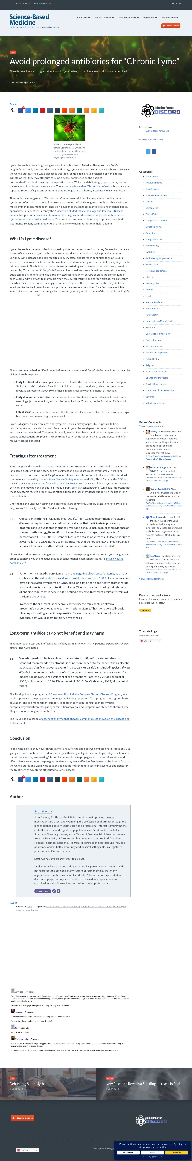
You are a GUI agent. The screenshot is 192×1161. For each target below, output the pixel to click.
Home (18, 3)
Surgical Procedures (156, 384)
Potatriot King (157, 467)
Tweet (13, 104)
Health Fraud (152, 264)
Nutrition (150, 327)
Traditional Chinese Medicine (160, 390)
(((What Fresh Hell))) (160, 489)
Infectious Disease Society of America (65, 479)
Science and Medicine (156, 371)
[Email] (58, 891)
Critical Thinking (153, 226)
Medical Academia (155, 302)
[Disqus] (70, 951)
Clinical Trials (152, 214)
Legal (148, 296)
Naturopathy (152, 314)
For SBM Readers (127, 17)
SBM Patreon (174, 25)
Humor (149, 289)
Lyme (13, 52)
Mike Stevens (157, 517)
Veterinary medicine (156, 403)
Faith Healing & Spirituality (159, 258)
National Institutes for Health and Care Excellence (53, 483)
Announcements (154, 182)
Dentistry (150, 233)
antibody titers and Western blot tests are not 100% (73, 578)
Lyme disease (31, 910)
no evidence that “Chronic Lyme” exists (89, 186)
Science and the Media (157, 377)
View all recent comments (152, 426)
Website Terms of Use (42, 3)
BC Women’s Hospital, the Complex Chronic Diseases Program (85, 694)
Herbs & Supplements (156, 270)
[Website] (54, 891)
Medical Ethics (153, 308)
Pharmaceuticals (154, 346)
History (149, 277)
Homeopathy (152, 283)
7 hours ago (163, 572)
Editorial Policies (102, 17)
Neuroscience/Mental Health (160, 321)
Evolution (150, 251)
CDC (120, 479)
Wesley (153, 431)
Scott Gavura (15, 82)
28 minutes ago (165, 459)
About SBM (81, 17)
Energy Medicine (154, 239)
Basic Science (152, 189)
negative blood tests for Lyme (95, 573)
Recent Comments (171, 17)
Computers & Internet (156, 220)
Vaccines (150, 396)
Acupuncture (152, 176)
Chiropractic (152, 207)
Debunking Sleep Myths (27, 1084)
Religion (150, 365)
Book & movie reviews (156, 195)
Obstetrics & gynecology (158, 333)
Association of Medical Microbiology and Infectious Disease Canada (79, 906)
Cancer (149, 201)
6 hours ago (163, 480)
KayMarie (155, 556)
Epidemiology (152, 245)
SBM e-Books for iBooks (157, 130)
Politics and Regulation (157, 352)
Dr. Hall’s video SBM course (151, 139)
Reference (148, 17)
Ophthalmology (153, 340)
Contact (26, 3)
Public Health (152, 359)
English (147, 641)
